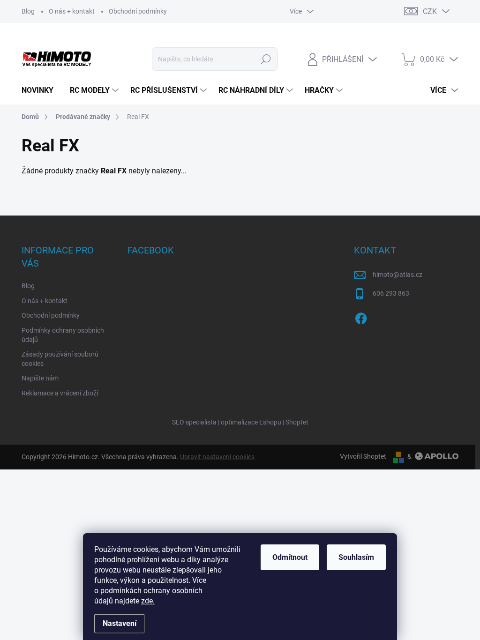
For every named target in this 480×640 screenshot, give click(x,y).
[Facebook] (361, 317)
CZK (430, 11)
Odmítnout (290, 557)
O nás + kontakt (72, 11)
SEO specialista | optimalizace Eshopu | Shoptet (240, 422)
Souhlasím (356, 557)
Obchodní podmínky (138, 11)
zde (148, 600)
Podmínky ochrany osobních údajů (63, 335)
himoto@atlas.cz (397, 274)
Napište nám (40, 378)
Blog (28, 11)
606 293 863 (391, 293)
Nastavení (119, 623)
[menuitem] (41, 90)
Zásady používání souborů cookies (60, 358)
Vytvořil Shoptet (363, 456)
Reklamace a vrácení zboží (60, 393)
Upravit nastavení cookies (217, 457)
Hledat (265, 59)
